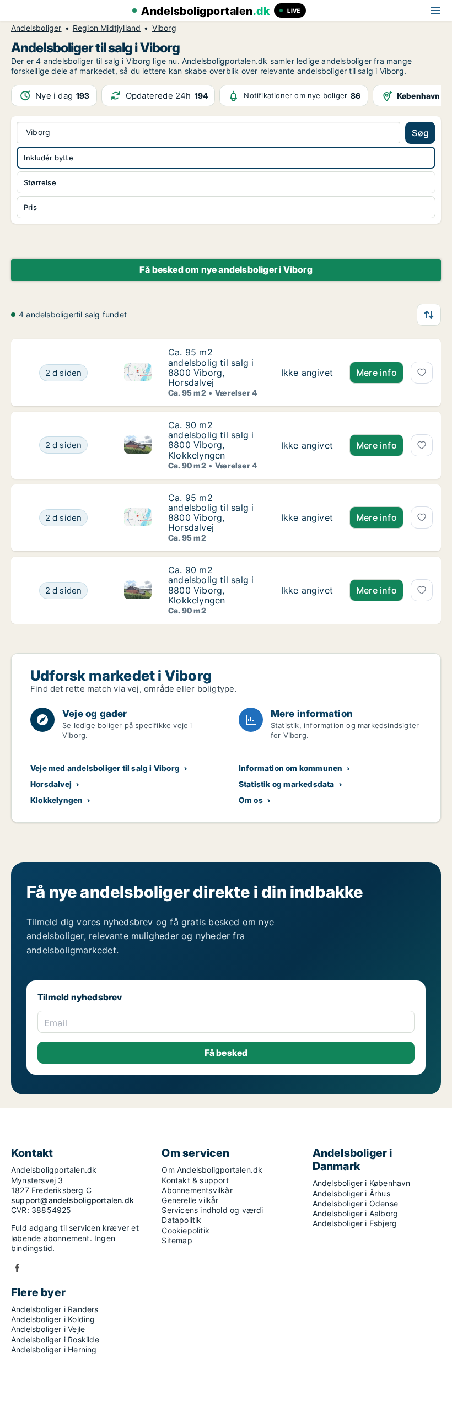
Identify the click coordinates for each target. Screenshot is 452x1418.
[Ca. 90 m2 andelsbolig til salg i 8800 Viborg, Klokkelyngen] (307, 445)
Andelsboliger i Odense (355, 1203)
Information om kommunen (291, 768)
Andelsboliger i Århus (351, 1193)
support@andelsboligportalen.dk (72, 1200)
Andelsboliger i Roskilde (55, 1339)
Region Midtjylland (107, 28)
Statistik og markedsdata (287, 784)
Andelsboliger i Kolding (53, 1319)
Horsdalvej (51, 784)
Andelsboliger (36, 28)
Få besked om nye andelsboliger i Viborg (226, 269)
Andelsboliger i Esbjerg (355, 1223)
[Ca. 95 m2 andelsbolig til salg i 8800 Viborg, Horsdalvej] (307, 372)
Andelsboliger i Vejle (48, 1329)
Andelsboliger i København (362, 1183)
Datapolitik (181, 1220)
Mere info (376, 372)
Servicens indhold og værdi (212, 1210)
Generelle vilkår (190, 1200)
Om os (251, 800)
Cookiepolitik (185, 1230)
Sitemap (177, 1240)
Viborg (164, 28)
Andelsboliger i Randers (55, 1309)
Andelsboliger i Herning (54, 1349)
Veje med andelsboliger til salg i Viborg (105, 768)
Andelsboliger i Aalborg (356, 1213)
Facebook (17, 1268)
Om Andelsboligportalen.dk (212, 1169)
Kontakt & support (195, 1180)
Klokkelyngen (56, 800)
